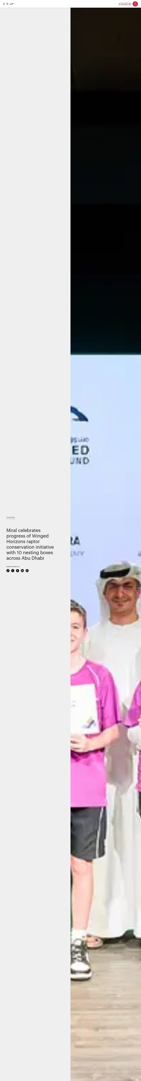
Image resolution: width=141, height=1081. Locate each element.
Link (7, 570)
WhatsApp (27, 570)
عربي (12, 3)
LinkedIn (22, 570)
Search (7, 4)
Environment (11, 518)
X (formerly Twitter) (12, 570)
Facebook (17, 570)
